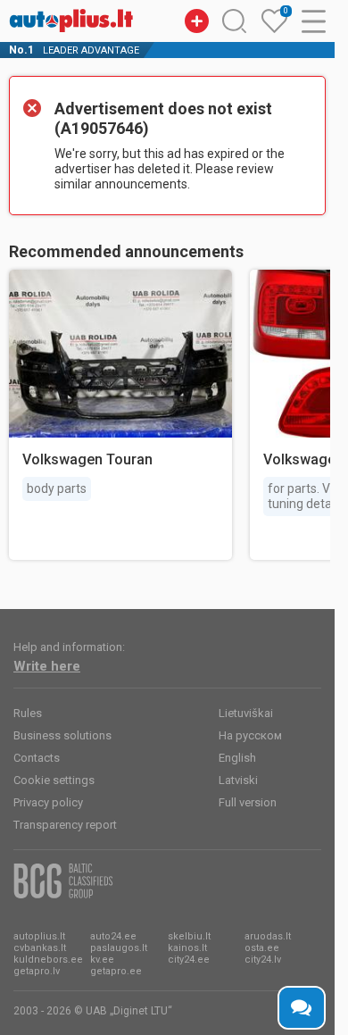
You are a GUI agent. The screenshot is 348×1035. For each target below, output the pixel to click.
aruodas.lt (267, 936)
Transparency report (65, 824)
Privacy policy (48, 802)
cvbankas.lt (39, 948)
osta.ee (261, 948)
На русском (250, 735)
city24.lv (262, 959)
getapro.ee (116, 971)
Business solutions (62, 735)
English (237, 757)
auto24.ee (113, 936)
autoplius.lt (39, 936)
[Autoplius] (71, 20)
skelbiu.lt (189, 936)
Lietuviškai (246, 713)
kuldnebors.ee (48, 959)
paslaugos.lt (118, 948)
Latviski (238, 780)
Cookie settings (54, 780)
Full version (248, 802)
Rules (27, 713)
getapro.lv (36, 971)
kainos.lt (187, 948)
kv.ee (102, 959)
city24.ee (189, 959)
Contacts (36, 757)
